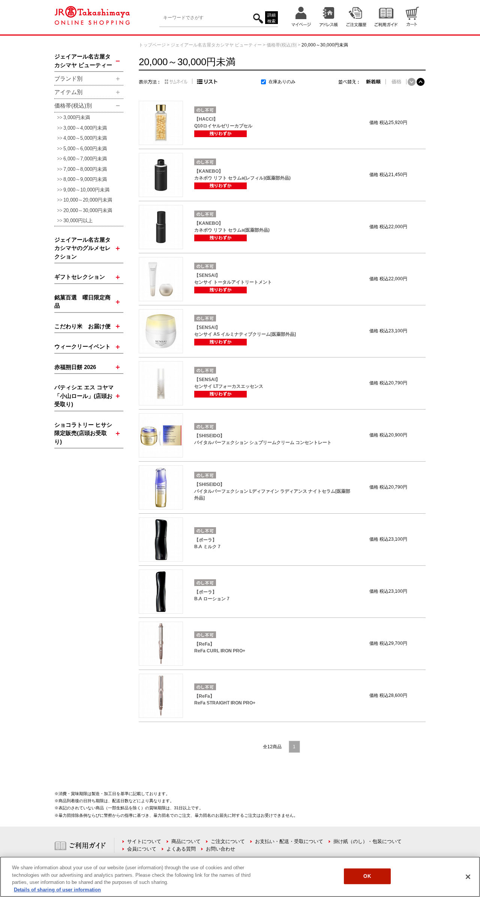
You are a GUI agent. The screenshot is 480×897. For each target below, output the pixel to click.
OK (366, 876)
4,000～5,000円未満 (85, 138)
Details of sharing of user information (57, 889)
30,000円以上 (78, 220)
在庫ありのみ (282, 81)
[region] (240, 877)
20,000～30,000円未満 (87, 210)
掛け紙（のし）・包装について (367, 841)
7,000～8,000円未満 (85, 169)
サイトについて (144, 841)
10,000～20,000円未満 (87, 200)
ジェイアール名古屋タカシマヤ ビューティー (216, 45)
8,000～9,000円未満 (85, 179)
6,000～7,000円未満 (85, 158)
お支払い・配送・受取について (289, 841)
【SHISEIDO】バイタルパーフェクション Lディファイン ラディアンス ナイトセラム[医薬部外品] (272, 491)
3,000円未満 (76, 117)
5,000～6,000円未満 (85, 148)
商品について (186, 841)
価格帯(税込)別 (282, 45)
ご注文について (228, 841)
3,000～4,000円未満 (85, 128)
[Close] (468, 877)
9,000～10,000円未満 (86, 190)
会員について (141, 849)
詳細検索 (271, 18)
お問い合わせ (220, 849)
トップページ (152, 45)
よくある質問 (181, 849)
